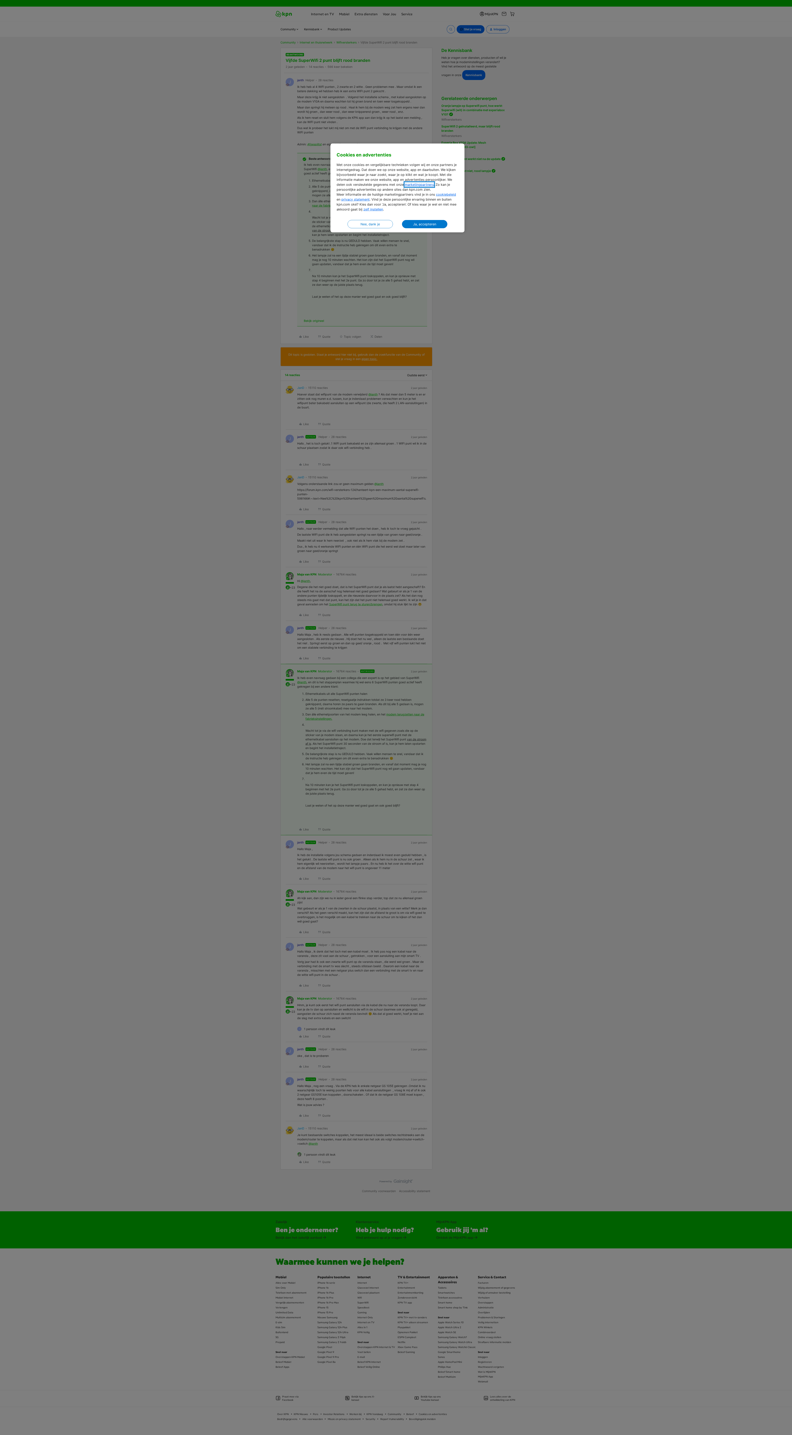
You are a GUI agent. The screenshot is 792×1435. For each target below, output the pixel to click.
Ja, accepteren (424, 224)
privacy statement (355, 199)
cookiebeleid (446, 194)
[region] (397, 188)
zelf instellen (373, 209)
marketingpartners (419, 184)
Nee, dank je (370, 224)
